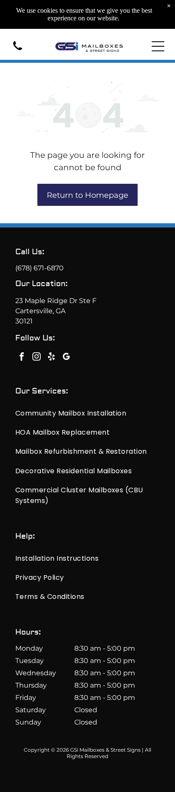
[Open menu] (158, 46)
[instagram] (36, 357)
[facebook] (21, 357)
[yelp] (51, 357)
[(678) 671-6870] (17, 51)
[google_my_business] (66, 357)
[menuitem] (87, 412)
